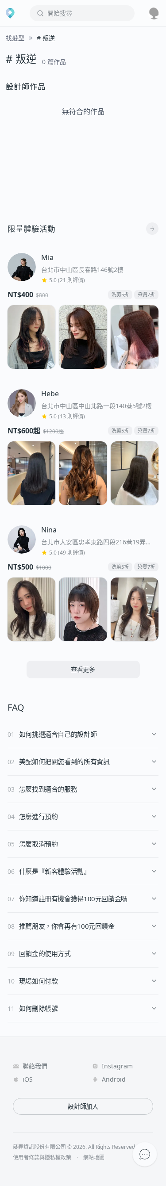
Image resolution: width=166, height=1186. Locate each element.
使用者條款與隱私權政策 (42, 1157)
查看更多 (83, 669)
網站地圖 (93, 1157)
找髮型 (15, 38)
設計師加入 (83, 1106)
